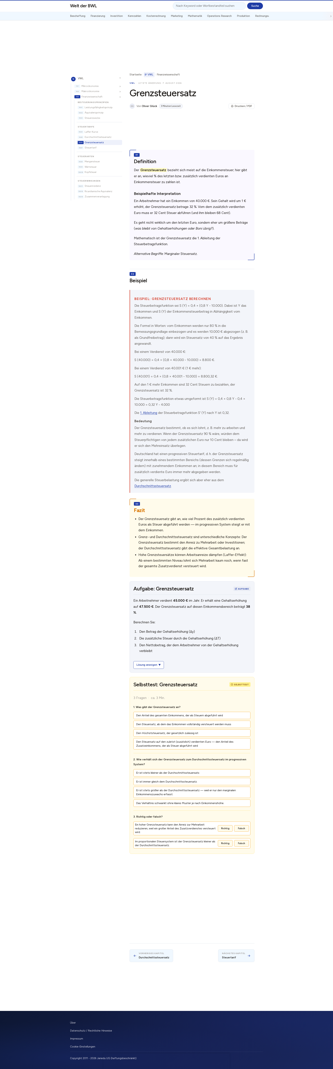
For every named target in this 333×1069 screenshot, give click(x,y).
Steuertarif (90, 147)
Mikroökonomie (90, 85)
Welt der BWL (83, 5)
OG (132, 106)
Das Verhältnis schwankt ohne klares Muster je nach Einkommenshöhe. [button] (180, 803)
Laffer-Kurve (91, 131)
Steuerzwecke (92, 117)
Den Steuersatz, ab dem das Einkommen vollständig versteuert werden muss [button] (183, 724)
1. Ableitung (148, 413)
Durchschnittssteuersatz (98, 137)
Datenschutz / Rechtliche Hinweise (91, 1030)
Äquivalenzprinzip (94, 112)
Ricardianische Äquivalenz (98, 191)
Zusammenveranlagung (97, 196)
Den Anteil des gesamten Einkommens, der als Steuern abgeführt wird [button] (179, 715)
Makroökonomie (90, 91)
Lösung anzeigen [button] (146, 664)
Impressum (76, 1038)
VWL (80, 78)
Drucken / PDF (243, 106)
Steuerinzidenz (93, 185)
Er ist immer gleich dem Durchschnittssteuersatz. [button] (166, 781)
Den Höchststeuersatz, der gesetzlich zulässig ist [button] (167, 733)
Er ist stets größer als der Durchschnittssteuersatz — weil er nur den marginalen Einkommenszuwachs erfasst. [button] (186, 792)
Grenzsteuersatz (94, 142)
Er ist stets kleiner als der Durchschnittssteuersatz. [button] (168, 772)
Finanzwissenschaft (92, 96)
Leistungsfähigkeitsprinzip (99, 107)
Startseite (136, 74)
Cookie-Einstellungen (82, 1046)
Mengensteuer (92, 161)
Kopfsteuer (91, 172)
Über (73, 1022)
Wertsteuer (91, 166)
